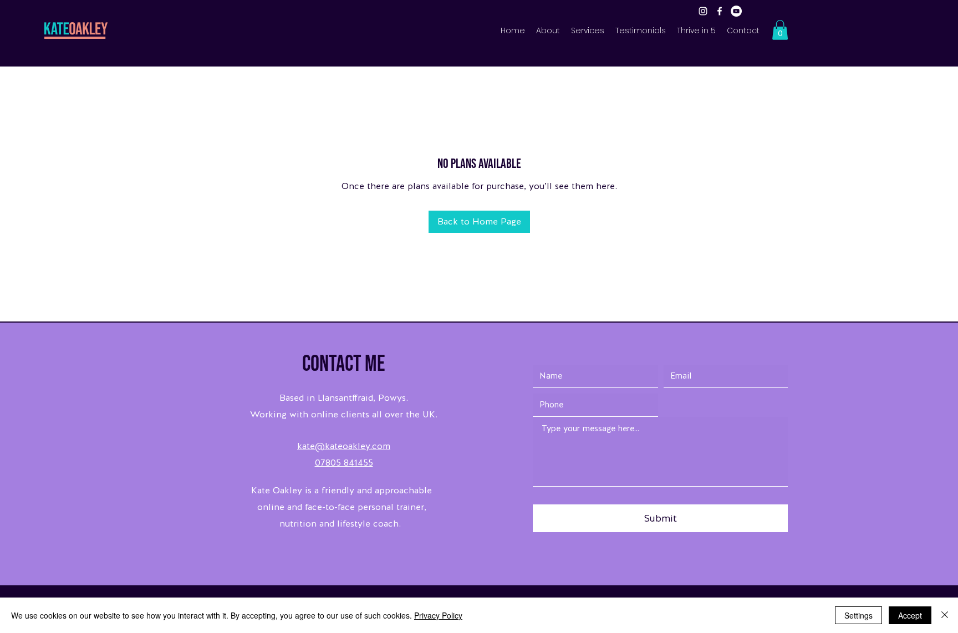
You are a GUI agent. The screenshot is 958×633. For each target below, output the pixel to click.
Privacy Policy (438, 615)
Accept (910, 615)
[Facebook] (719, 11)
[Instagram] (703, 11)
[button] (780, 30)
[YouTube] (736, 11)
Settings (858, 615)
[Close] (944, 615)
